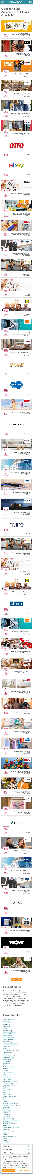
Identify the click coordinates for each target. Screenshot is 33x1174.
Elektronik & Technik (8, 1034)
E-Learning (6, 1112)
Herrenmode (6, 1021)
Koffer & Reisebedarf (9, 1056)
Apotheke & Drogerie (9, 1067)
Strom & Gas (6, 1116)
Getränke (5, 1065)
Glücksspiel (6, 1101)
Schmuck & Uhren (8, 1030)
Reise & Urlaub (7, 1046)
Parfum (5, 1074)
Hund (4, 1090)
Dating (5, 1134)
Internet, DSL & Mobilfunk (10, 1045)
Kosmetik (5, 1076)
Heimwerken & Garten (9, 1085)
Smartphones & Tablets (9, 1039)
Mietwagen (6, 1054)
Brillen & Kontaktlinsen (9, 1136)
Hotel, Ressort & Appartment (11, 1050)
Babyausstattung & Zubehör (11, 1127)
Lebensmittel (6, 1061)
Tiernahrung (6, 1089)
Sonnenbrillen (7, 1140)
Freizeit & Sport (7, 1094)
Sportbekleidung (7, 1026)
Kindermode (6, 1024)
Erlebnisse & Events (8, 1057)
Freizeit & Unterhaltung (9, 1096)
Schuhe (5, 1028)
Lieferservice (6, 1063)
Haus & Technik (7, 1079)
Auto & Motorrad (7, 1122)
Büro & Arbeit (7, 1109)
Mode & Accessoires (9, 1019)
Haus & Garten (7, 1078)
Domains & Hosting (8, 1118)
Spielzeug (6, 1129)
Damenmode (6, 1023)
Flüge (4, 1048)
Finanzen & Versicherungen (11, 1103)
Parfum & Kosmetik (8, 1072)
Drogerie (5, 1070)
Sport (4, 1100)
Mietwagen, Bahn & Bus (9, 1123)
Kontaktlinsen (7, 1142)
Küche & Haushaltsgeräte (10, 1081)
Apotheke (5, 1068)
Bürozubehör (6, 1111)
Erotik (4, 1133)
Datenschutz (18, 1167)
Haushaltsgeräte (7, 1035)
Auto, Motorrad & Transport (10, 1120)
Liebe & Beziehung (8, 1131)
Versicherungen (7, 1107)
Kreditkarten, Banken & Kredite (11, 1105)
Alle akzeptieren (8, 1170)
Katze (4, 1092)
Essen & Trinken (7, 1059)
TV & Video (6, 1041)
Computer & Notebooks (9, 1037)
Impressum (25, 1167)
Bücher (5, 1098)
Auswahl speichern (24, 1170)
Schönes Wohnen (8, 1083)
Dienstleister (6, 1114)
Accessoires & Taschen (9, 1032)
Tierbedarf (6, 1087)
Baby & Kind (6, 1125)
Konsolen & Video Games (10, 1043)
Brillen (5, 1138)
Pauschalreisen (7, 1052)
